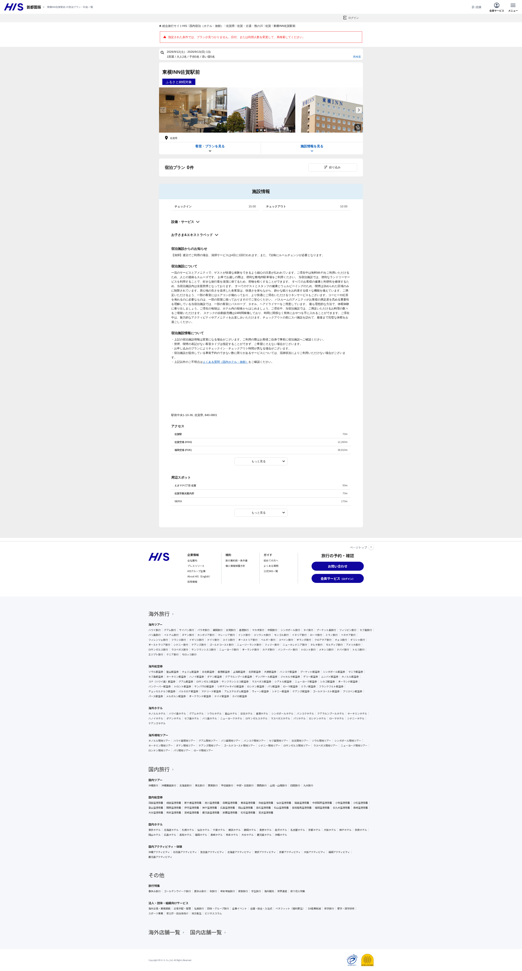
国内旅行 (159, 769)
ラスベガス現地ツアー (325, 745)
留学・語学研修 (345, 908)
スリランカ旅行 (262, 634)
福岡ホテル (201, 834)
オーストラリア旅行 (159, 644)
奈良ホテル (361, 829)
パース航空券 (155, 696)
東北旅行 (200, 785)
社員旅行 (199, 908)
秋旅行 (213, 891)
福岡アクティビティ (339, 852)
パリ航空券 (274, 686)
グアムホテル (196, 713)
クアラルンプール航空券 (238, 676)
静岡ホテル (250, 829)
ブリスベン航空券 (352, 691)
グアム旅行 (170, 630)
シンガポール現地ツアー (347, 740)
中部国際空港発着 (322, 802)
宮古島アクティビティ (212, 852)
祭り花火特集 (297, 891)
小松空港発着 (360, 802)
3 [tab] (264, 130)
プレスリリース (195, 565)
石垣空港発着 (248, 812)
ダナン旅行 (188, 634)
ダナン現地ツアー (185, 745)
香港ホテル (262, 713)
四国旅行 (295, 785)
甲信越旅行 (227, 785)
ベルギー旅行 (268, 639)
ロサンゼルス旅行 (158, 649)
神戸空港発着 (209, 807)
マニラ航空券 (355, 671)
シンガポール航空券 (334, 671)
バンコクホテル (305, 713)
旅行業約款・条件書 (237, 560)
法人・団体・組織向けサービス (168, 903)
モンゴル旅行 (281, 634)
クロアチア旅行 (323, 639)
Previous (163, 110)
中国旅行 (272, 630)
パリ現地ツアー (182, 750)
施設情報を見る (312, 146)
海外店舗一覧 (164, 932)
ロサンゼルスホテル (257, 718)
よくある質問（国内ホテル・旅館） (225, 361)
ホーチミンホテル (357, 713)
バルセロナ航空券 (188, 691)
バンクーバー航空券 (159, 686)
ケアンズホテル (157, 723)
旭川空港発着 (212, 802)
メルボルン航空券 (176, 696)
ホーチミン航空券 (176, 676)
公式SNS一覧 (271, 571)
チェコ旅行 (341, 639)
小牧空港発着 (342, 802)
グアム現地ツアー (208, 740)
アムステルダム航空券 (236, 691)
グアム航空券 (186, 681)
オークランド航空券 (200, 696)
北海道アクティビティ (239, 852)
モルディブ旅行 (334, 644)
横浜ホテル (234, 829)
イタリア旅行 (299, 634)
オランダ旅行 (303, 639)
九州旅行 (308, 785)
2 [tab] (261, 130)
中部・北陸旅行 (245, 785)
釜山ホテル (231, 713)
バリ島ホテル (209, 718)
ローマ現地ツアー (203, 750)
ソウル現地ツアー (321, 740)
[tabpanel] (193, 110)
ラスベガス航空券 (261, 681)
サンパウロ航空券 (204, 686)
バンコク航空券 (288, 671)
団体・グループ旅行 (218, 908)
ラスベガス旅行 (179, 649)
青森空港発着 (248, 802)
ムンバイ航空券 (329, 676)
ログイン (353, 17)
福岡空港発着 (322, 807)
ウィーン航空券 (260, 691)
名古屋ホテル (297, 829)
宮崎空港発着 (191, 812)
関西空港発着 (173, 807)
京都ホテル (314, 829)
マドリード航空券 (211, 691)
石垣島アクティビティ (185, 852)
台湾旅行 (231, 630)
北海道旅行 (185, 785)
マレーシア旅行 (226, 634)
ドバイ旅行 (343, 649)
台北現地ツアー (300, 740)
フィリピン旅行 (347, 630)
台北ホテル (246, 713)
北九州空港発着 (341, 807)
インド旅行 (244, 634)
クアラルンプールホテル (330, 713)
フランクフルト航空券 (331, 686)
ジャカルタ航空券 (290, 676)
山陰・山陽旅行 (278, 785)
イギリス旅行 (196, 639)
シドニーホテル (355, 718)
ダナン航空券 (214, 676)
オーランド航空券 (348, 681)
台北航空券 (208, 671)
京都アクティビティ (290, 852)
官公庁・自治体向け (177, 913)
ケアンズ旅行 (198, 644)
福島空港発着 (301, 802)
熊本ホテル (232, 834)
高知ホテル (185, 834)
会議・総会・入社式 (261, 908)
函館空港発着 (230, 802)
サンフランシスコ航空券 (235, 681)
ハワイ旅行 (154, 630)
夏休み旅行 (200, 891)
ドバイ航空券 (221, 696)
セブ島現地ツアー (278, 740)
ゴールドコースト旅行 (221, 644)
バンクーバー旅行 (288, 649)
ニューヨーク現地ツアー (354, 745)
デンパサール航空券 (266, 676)
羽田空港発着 (155, 802)
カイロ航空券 (239, 696)
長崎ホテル (216, 834)
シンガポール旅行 (290, 630)
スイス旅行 (229, 639)
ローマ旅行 (316, 634)
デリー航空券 (310, 676)
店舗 (478, 7)
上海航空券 (239, 671)
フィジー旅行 (272, 644)
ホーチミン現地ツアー (160, 745)
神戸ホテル (345, 829)
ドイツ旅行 (213, 639)
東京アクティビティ (265, 852)
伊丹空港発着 (191, 807)
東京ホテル (154, 829)
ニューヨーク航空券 (306, 681)
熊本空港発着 (173, 812)
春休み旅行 (154, 891)
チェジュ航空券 (190, 671)
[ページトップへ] (371, 547)
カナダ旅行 (268, 649)
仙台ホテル (203, 829)
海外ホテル (155, 708)
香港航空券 (224, 671)
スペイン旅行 (286, 639)
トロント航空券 (182, 686)
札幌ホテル (188, 829)
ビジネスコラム (213, 913)
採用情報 (192, 581)
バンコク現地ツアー (255, 740)
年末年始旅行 (227, 891)
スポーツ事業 (155, 913)
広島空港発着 (227, 807)
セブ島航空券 (155, 676)
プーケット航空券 (310, 671)
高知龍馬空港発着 (302, 807)
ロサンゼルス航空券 (207, 681)
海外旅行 (159, 613)
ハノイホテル (155, 718)
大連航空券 (270, 671)
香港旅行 (244, 630)
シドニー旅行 (181, 644)
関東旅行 (213, 785)
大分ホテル (247, 834)
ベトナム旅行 (171, 634)
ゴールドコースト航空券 (326, 691)
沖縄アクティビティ (159, 852)
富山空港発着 (155, 807)
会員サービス (496, 10)
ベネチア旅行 (348, 634)
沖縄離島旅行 (168, 785)
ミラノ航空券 (308, 686)
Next (359, 110)
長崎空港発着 (360, 807)
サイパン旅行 (186, 630)
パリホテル (299, 718)
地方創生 (196, 913)
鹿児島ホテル (264, 834)
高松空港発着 (263, 807)
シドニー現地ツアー (269, 745)
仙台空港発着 (283, 802)
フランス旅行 (178, 639)
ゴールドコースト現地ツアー (239, 745)
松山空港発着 (281, 807)
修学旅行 (329, 908)
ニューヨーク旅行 (229, 649)
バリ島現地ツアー (230, 740)
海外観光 (269, 891)
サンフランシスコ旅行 (203, 649)
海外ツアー (155, 624)
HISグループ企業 (196, 571)
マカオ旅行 (258, 630)
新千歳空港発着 (192, 802)
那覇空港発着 (230, 812)
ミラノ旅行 (331, 634)
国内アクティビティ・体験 (165, 846)
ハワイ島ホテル (177, 713)
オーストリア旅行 (248, 639)
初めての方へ (271, 560)
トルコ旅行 (358, 649)
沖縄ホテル (281, 834)
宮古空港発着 (266, 812)
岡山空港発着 (245, 807)
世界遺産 (282, 891)
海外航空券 (155, 666)
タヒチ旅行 (316, 644)
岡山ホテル (154, 834)
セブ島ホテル (191, 718)
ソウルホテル (214, 713)
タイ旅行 (308, 630)
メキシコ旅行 (326, 649)
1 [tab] (257, 130)
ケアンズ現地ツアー (209, 745)
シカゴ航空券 (327, 681)
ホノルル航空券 (350, 676)
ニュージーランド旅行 (249, 644)
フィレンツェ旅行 (158, 639)
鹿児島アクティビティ (160, 857)
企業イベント (239, 908)
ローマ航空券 (290, 686)
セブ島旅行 (366, 630)
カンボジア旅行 (206, 634)
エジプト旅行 (155, 654)
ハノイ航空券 (196, 676)
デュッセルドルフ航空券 (161, 691)
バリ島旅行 (154, 634)
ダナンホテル (173, 718)
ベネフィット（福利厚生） (290, 908)
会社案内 (192, 560)
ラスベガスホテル (280, 718)
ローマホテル (336, 718)
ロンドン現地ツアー (159, 750)
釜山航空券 (172, 671)
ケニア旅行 (172, 654)
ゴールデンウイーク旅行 (177, 891)
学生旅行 (256, 891)
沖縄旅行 (153, 785)
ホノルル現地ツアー (159, 740)
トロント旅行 (308, 649)
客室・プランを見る (210, 146)
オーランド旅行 (250, 649)
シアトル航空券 (283, 681)
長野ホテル (265, 829)
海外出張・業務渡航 (159, 908)
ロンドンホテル (317, 718)
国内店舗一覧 (206, 932)
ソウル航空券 (155, 671)
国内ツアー (155, 780)
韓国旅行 (218, 630)
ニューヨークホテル (231, 718)
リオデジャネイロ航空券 (230, 686)
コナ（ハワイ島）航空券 (161, 681)
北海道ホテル (171, 829)
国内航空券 (155, 797)
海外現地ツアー (158, 735)
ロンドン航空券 (255, 686)
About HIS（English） (199, 576)
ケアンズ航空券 (301, 691)
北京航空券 (255, 671)
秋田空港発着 (266, 802)
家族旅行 (243, 891)
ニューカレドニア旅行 (295, 644)
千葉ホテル (219, 829)
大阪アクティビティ (314, 852)
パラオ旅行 (203, 630)
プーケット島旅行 (326, 630)
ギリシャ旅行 (357, 639)
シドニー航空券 (280, 691)
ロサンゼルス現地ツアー (296, 745)
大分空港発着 (155, 812)
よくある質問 (271, 565)
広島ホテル (170, 834)
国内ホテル (155, 824)
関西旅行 (262, 785)
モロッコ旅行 (189, 654)
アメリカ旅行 (353, 644)
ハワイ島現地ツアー (184, 740)
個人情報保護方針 (235, 565)
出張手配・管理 (182, 908)
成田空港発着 (173, 802)
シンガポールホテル (282, 713)
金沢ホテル (281, 829)
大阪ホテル (330, 829)
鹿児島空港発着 (210, 812)
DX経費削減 (314, 908)
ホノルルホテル (157, 713)
